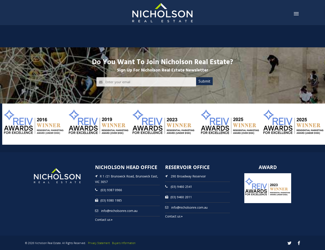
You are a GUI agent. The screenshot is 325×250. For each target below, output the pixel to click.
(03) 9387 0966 (111, 190)
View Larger (12, 144)
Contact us (103, 219)
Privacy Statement (99, 243)
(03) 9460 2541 (181, 187)
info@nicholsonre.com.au (119, 211)
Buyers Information (124, 243)
